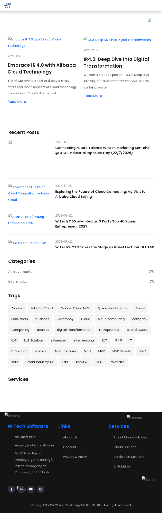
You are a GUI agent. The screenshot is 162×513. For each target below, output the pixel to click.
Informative (18, 281)
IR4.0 (118, 340)
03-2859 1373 (25, 437)
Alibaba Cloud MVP (75, 308)
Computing (20, 329)
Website (117, 362)
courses (43, 329)
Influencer (58, 340)
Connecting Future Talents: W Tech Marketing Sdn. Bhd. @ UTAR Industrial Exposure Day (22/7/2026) (102, 150)
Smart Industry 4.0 (40, 362)
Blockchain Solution (129, 456)
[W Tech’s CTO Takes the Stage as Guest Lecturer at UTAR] (30, 243)
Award (140, 308)
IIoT (14, 340)
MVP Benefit (121, 351)
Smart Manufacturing (130, 437)
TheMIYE (82, 362)
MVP (101, 351)
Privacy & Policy (75, 456)
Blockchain (19, 319)
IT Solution (19, 351)
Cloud (85, 319)
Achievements (20, 271)
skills (14, 362)
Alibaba (17, 308)
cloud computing (111, 319)
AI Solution (122, 466)
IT (131, 340)
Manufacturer (65, 351)
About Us (70, 437)
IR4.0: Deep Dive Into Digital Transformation (116, 62)
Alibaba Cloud (42, 308)
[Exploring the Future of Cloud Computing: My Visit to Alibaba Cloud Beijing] (30, 193)
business (42, 319)
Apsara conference (112, 308)
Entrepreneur (109, 329)
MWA (143, 351)
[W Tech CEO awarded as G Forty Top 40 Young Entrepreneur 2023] (30, 220)
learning (41, 351)
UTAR (100, 362)
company (139, 319)
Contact (70, 447)
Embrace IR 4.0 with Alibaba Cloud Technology (42, 68)
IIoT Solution (33, 340)
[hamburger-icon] (155, 5)
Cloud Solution (125, 447)
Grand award (137, 329)
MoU (87, 351)
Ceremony (65, 319)
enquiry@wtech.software (34, 445)
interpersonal (84, 340)
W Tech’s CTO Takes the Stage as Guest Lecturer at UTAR (104, 247)
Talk (65, 362)
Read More (17, 101)
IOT (104, 340)
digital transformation (74, 329)
